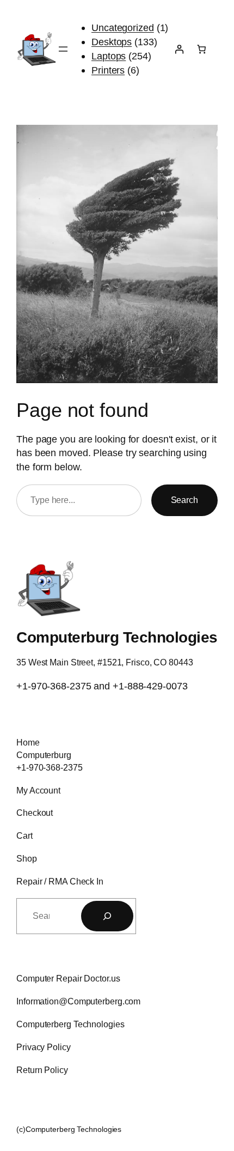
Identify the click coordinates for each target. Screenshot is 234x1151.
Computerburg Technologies (117, 637)
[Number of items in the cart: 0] (201, 49)
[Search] (107, 916)
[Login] (179, 49)
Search (184, 500)
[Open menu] (63, 49)
